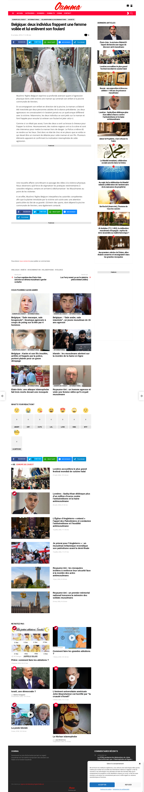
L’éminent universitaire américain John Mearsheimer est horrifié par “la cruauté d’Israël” (72, 694)
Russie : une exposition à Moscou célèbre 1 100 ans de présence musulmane (113, 90)
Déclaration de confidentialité (121, 789)
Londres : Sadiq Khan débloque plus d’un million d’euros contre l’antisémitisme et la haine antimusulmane (71, 497)
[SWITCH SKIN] (128, 13)
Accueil (20, 13)
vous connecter (25, 261)
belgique (16, 270)
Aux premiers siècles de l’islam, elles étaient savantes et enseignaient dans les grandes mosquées (113, 254)
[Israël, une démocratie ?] (30, 678)
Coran (59, 13)
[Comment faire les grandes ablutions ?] (72, 638)
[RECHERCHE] (131, 13)
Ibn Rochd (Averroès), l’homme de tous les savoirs (114, 207)
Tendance (14, 493)
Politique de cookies (106, 789)
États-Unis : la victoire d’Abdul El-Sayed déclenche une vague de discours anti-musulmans (113, 44)
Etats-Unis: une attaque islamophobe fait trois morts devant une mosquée (30, 390)
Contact (67, 13)
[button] (140, 764)
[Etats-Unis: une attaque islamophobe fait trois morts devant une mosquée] (30, 376)
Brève (24, 270)
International (33, 314)
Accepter (102, 785)
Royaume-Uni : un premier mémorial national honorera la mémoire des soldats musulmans (71, 595)
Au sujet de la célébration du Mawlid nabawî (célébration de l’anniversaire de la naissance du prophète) (113, 184)
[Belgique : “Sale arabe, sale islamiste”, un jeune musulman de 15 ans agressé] (72, 304)
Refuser (128, 785)
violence (59, 270)
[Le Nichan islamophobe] (72, 719)
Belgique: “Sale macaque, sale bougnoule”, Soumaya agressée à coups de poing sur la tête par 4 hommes (28, 321)
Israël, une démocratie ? (23, 691)
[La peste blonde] (30, 714)
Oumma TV (51, 13)
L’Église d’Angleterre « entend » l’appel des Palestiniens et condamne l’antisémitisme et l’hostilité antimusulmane (72, 522)
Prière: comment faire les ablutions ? (30, 660)
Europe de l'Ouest (19, 314)
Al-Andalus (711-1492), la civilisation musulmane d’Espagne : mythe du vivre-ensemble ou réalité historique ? (113, 230)
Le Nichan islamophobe (65, 736)
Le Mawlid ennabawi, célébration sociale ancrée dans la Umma (113, 161)
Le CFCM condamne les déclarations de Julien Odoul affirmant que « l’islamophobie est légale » (115, 758)
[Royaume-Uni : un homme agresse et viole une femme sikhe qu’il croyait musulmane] (72, 376)
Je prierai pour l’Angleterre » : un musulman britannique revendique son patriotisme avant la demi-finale (71, 545)
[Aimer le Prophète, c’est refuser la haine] (114, 129)
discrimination (34, 270)
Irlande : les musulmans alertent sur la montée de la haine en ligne (71, 354)
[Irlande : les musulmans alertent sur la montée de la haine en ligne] (72, 340)
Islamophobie (48, 270)
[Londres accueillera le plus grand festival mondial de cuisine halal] (30, 478)
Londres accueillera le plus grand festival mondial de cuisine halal (70, 470)
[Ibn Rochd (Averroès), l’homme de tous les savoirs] (114, 197)
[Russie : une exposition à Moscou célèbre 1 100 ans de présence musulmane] (114, 79)
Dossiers (40, 13)
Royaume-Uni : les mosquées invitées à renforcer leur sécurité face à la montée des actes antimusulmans (72, 572)
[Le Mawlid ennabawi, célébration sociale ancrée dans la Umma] (114, 151)
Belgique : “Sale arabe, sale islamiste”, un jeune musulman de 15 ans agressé (72, 320)
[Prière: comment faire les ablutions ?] (30, 642)
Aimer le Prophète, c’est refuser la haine (113, 140)
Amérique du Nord (19, 386)
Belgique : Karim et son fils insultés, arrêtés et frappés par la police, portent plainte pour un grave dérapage (29, 357)
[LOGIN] (131, 5)
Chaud (14, 668)
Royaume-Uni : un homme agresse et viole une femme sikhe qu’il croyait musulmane (72, 392)
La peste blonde (19, 728)
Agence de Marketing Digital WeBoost (32, 784)
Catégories (29, 13)
